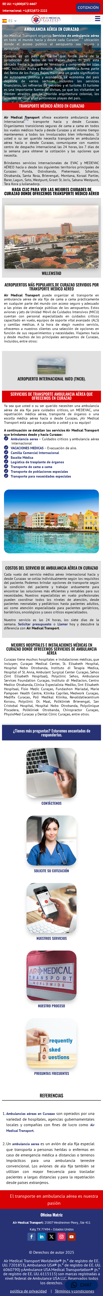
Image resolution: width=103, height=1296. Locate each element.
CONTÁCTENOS (52, 803)
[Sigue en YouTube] (72, 1237)
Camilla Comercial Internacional (35, 453)
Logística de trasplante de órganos (37, 462)
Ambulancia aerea (24, 439)
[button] (81, 1285)
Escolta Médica (22, 457)
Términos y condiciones (74, 1290)
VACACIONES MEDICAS (27, 448)
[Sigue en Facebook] (32, 1237)
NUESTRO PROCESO (51, 1005)
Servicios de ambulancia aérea (75, 35)
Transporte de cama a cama (31, 467)
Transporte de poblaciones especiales (39, 471)
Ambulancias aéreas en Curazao (30, 1113)
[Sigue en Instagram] (62, 1237)
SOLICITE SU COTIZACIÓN (51, 870)
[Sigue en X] (52, 1237)
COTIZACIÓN (88, 7)
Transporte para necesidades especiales (41, 476)
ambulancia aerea (25, 1144)
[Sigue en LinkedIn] (42, 1237)
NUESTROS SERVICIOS (51, 938)
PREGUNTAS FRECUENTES (51, 1073)
